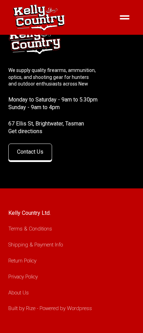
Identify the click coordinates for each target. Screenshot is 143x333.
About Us (18, 293)
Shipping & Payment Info (35, 245)
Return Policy (22, 261)
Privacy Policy (23, 277)
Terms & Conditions (30, 229)
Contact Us (30, 151)
